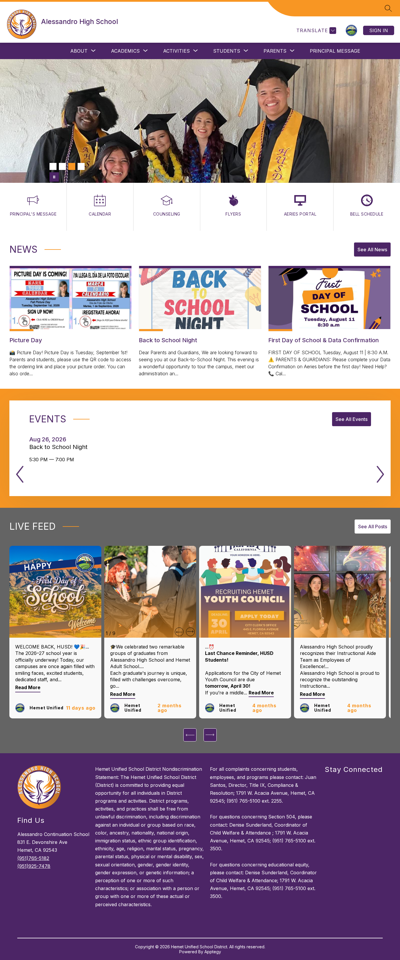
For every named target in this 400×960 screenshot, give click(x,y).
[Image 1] (53, 166)
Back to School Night (60, 447)
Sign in (378, 30)
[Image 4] (81, 166)
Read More (27, 688)
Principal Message (335, 51)
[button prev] (179, 631)
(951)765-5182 (33, 858)
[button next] (190, 631)
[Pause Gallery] (54, 177)
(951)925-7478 (33, 866)
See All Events (351, 419)
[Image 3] (71, 166)
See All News (372, 249)
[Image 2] (62, 166)
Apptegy (212, 951)
